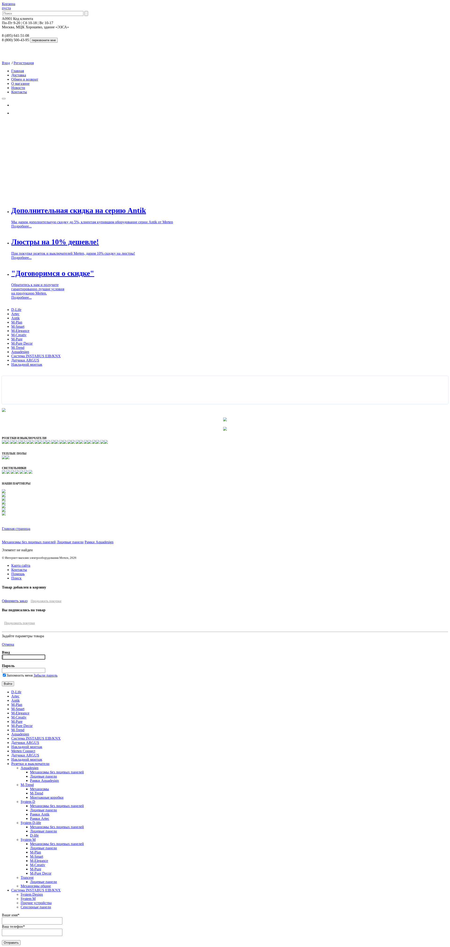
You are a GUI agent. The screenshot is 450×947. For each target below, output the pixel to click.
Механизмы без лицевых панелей (29, 542)
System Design (32, 894)
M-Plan (16, 322)
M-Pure (16, 339)
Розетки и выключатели (30, 764)
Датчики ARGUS (25, 360)
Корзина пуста (8, 6)
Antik (15, 318)
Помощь (18, 574)
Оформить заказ (14, 601)
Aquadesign (20, 352)
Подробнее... (21, 226)
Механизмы (39, 789)
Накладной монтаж (26, 364)
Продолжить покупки (46, 601)
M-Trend (17, 348)
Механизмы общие (36, 886)
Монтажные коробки (47, 797)
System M (28, 840)
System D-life (31, 823)
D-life (34, 835)
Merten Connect (23, 751)
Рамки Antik (39, 814)
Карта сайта (20, 565)
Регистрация (24, 63)
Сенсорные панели (36, 907)
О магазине (20, 84)
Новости (18, 88)
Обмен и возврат (24, 79)
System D (28, 802)
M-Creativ (18, 335)
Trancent (27, 878)
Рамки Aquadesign (99, 542)
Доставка (18, 75)
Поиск (16, 578)
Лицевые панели (70, 542)
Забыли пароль (45, 675)
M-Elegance (20, 331)
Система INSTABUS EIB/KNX (36, 356)
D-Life (16, 310)
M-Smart (17, 326)
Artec (15, 314)
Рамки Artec (39, 818)
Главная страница (16, 529)
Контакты (19, 92)
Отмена (8, 644)
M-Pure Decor (22, 343)
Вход (6, 63)
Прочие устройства (36, 903)
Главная (17, 71)
